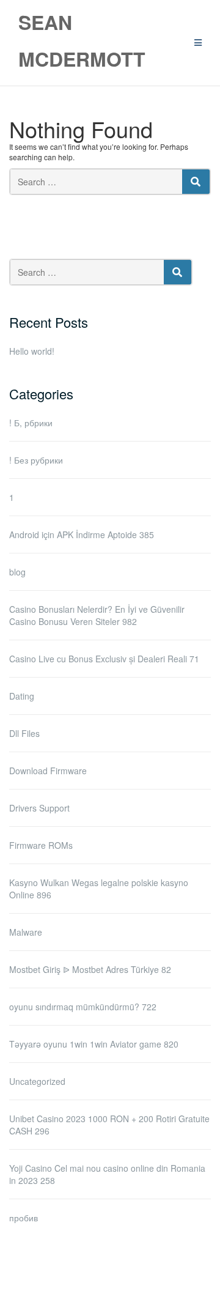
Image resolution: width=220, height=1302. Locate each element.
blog (17, 572)
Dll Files (24, 733)
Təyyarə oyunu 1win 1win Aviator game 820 (93, 1044)
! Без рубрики (36, 460)
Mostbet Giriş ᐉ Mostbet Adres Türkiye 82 (90, 969)
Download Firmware (48, 770)
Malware (25, 932)
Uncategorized (37, 1081)
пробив (23, 1217)
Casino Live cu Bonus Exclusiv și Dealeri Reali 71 (104, 659)
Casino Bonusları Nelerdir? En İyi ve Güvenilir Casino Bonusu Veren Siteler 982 (97, 615)
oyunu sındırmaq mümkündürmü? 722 (82, 1007)
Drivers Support (39, 808)
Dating (21, 696)
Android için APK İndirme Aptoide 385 (81, 534)
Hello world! (31, 351)
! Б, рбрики (31, 422)
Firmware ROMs (41, 845)
